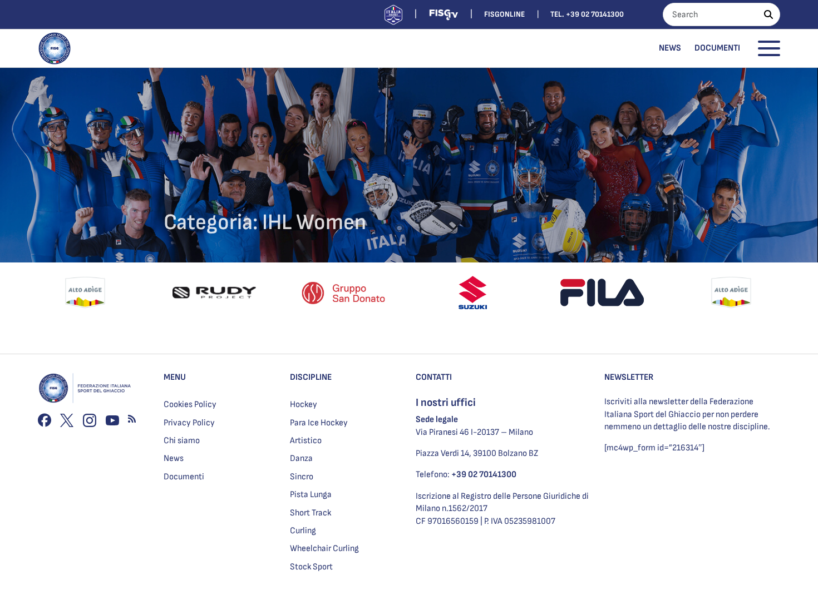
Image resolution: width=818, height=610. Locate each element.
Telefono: (466, 474)
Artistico (306, 440)
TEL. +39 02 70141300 (587, 14)
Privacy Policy (189, 423)
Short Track (310, 513)
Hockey (303, 404)
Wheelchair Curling (324, 548)
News (670, 48)
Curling (303, 530)
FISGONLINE (504, 14)
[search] (768, 14)
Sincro (301, 477)
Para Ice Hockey (319, 423)
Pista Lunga (311, 494)
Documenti (717, 48)
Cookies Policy (190, 404)
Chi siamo (182, 440)
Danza (301, 458)
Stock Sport (311, 567)
